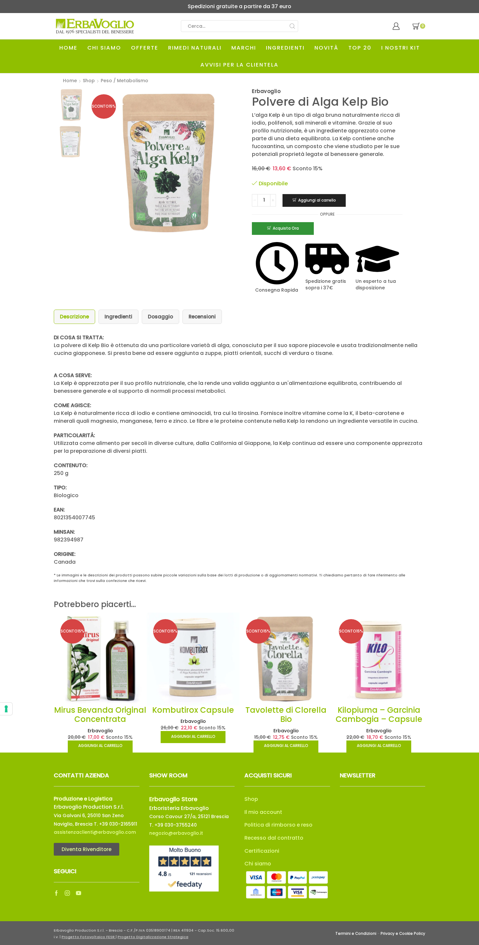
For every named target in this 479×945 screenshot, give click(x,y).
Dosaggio (160, 316)
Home (70, 80)
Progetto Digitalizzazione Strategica (153, 936)
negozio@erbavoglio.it (176, 833)
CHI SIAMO (104, 48)
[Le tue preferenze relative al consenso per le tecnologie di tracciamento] (6, 709)
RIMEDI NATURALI (195, 48)
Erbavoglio (100, 730)
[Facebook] (56, 893)
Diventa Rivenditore (86, 849)
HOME (68, 48)
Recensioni (202, 316)
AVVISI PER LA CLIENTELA (239, 65)
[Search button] (292, 26)
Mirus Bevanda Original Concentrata (100, 715)
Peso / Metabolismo (124, 80)
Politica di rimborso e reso (278, 825)
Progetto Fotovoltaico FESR (89, 936)
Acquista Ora (286, 228)
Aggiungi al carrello (317, 200)
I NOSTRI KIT (400, 48)
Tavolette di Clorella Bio (286, 715)
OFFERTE (144, 48)
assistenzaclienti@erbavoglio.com (95, 832)
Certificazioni (261, 851)
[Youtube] (78, 893)
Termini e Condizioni (355, 933)
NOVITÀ (326, 48)
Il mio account (263, 812)
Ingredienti (118, 316)
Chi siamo (257, 863)
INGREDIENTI (285, 48)
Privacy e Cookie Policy (403, 933)
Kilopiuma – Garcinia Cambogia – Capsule (379, 715)
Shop (89, 80)
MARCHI (243, 48)
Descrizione (74, 316)
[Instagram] (67, 893)
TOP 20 (359, 48)
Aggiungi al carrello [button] (100, 745)
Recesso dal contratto (273, 838)
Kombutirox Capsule (193, 710)
